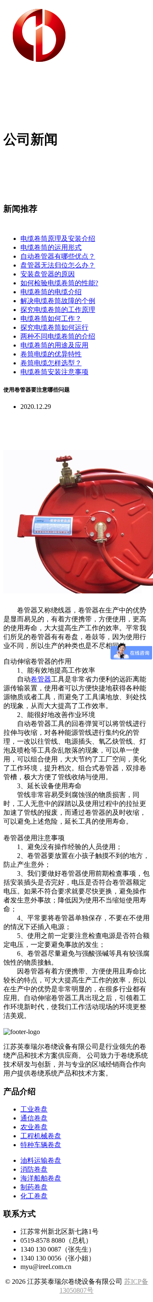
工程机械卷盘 (40, 1135)
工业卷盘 (34, 1109)
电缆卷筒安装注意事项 (54, 371)
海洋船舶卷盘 (40, 1178)
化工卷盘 (34, 1196)
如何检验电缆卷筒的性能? (59, 283)
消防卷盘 (34, 1169)
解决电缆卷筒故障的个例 (57, 300)
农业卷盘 (34, 1127)
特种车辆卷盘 (40, 1144)
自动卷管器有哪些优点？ (57, 256)
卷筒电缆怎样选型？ (51, 363)
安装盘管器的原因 (47, 274)
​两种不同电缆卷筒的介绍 (57, 336)
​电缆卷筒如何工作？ (51, 318)
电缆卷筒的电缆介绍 (51, 291)
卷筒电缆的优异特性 (51, 354)
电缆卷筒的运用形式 (51, 247)
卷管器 (41, 679)
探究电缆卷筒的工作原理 (57, 309)
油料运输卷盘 (40, 1160)
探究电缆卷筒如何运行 (54, 327)
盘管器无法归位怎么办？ (57, 265)
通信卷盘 (34, 1118)
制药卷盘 (34, 1187)
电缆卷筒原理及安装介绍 (57, 238)
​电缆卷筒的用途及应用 (54, 345)
